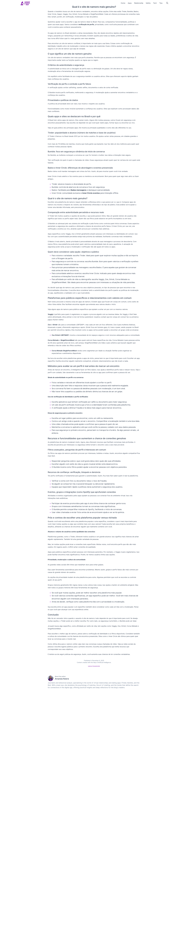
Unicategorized (94, 666)
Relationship (138, 3)
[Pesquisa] (167, 3)
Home (123, 3)
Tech (155, 3)
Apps (130, 3)
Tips (160, 3)
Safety (148, 3)
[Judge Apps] (25, 3)
